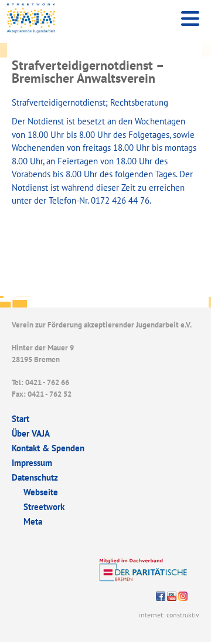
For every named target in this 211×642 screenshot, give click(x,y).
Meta (32, 521)
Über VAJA (31, 433)
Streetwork (43, 506)
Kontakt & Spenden (48, 448)
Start (20, 418)
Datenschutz (35, 477)
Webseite (40, 492)
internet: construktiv (169, 614)
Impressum (32, 462)
